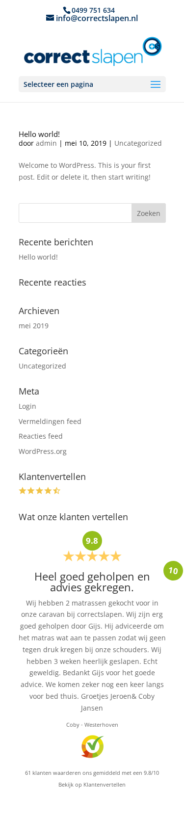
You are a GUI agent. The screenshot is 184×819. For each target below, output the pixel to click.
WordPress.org (43, 451)
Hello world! (39, 134)
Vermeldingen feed (50, 421)
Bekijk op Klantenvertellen (92, 784)
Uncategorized (138, 143)
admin (46, 143)
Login (27, 406)
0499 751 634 (93, 10)
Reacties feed (41, 436)
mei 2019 (34, 325)
